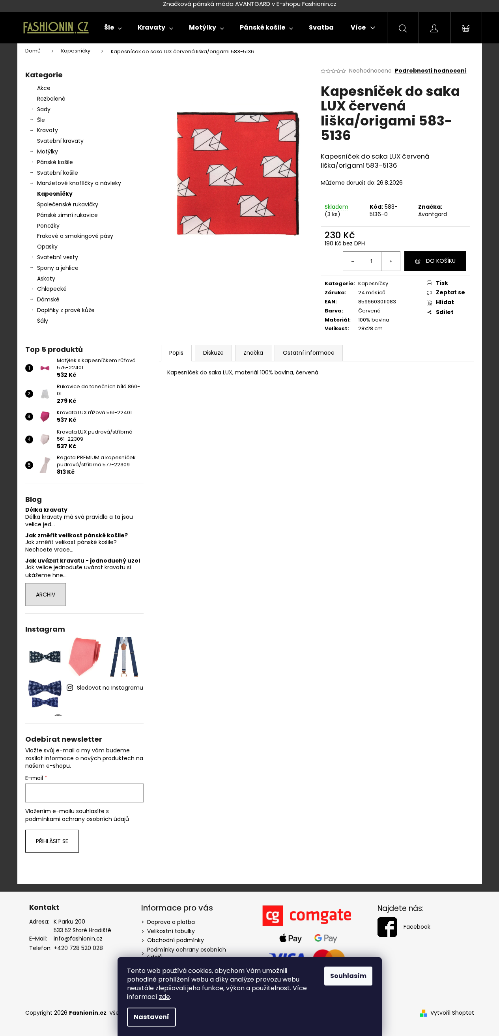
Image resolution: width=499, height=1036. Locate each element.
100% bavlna (373, 320)
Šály (42, 321)
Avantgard (432, 214)
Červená (369, 310)
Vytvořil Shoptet (452, 1013)
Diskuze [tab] (213, 353)
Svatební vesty (57, 257)
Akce (43, 88)
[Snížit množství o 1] (352, 261)
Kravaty (47, 130)
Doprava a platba (171, 922)
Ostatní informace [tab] (309, 353)
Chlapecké (52, 289)
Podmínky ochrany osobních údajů (186, 953)
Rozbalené (51, 99)
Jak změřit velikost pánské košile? (76, 536)
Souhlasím (348, 975)
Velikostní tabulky (171, 931)
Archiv (45, 594)
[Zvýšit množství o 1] (390, 261)
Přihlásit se (52, 841)
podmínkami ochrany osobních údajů (77, 819)
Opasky (47, 247)
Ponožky (48, 226)
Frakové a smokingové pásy (75, 236)
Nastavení (151, 1016)
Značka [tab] (253, 353)
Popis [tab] (176, 353)
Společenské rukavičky (67, 204)
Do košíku (441, 261)
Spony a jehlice (57, 268)
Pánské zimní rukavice (67, 215)
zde (164, 996)
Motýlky (47, 151)
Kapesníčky (55, 194)
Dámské (48, 299)
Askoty (46, 278)
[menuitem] (113, 27)
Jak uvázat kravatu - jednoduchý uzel (82, 561)
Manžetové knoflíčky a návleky (79, 183)
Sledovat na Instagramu (110, 688)
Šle (41, 120)
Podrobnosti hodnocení (431, 71)
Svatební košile (57, 173)
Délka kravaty (46, 510)
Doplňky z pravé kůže (66, 310)
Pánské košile (55, 162)
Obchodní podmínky (175, 940)
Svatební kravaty (60, 141)
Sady (43, 109)
